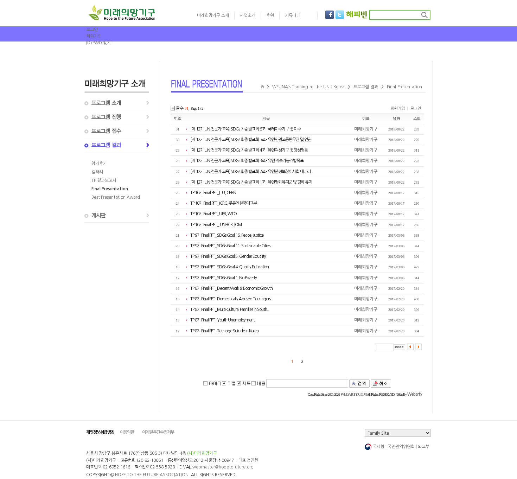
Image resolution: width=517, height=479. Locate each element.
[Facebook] (329, 15)
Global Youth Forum (372, 54)
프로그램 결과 (365, 87)
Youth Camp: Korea (322, 54)
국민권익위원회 (401, 447)
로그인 (92, 29)
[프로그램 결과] (116, 145)
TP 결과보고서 (103, 180)
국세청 (378, 447)
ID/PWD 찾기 (98, 43)
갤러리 (97, 172)
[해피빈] (357, 15)
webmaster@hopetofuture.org (223, 467)
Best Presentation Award (115, 197)
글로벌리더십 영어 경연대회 (233, 54)
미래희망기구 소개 (213, 15)
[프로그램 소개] (116, 103)
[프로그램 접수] (116, 131)
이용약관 (127, 432)
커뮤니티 (292, 15)
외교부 (423, 447)
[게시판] (116, 216)
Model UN (412, 54)
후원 (270, 15)
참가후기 (99, 163)
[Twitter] (340, 15)
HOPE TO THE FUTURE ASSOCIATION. (152, 475)
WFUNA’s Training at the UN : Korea (308, 87)
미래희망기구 (365, 129)
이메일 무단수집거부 (158, 432)
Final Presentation (109, 189)
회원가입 (94, 36)
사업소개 (247, 15)
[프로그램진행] (116, 117)
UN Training (281, 54)
